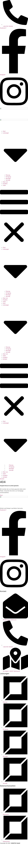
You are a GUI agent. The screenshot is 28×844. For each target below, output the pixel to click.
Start (4, 131)
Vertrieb (8, 180)
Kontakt (5, 359)
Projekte (5, 183)
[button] (14, 216)
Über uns (5, 182)
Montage (8, 178)
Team (4, 185)
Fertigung (8, 176)
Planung (8, 175)
